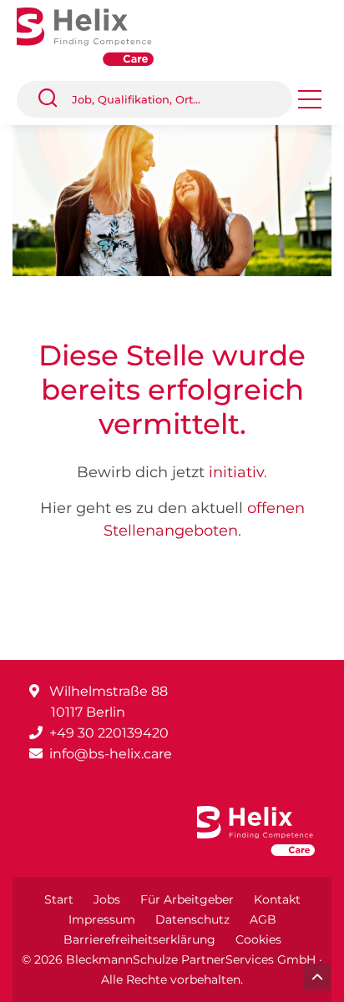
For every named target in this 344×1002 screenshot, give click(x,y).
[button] (54, 99)
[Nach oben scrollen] (317, 977)
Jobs (107, 899)
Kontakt (277, 899)
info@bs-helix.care (110, 754)
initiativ (236, 472)
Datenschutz (192, 919)
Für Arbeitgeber (187, 899)
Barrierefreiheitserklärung (139, 939)
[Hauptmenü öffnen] (309, 105)
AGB (263, 919)
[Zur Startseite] (98, 35)
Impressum (101, 919)
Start (58, 899)
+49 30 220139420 (109, 733)
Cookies (258, 939)
